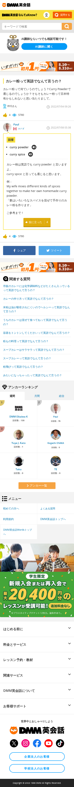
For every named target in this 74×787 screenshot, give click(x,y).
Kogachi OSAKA (55, 443)
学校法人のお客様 (37, 768)
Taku (19, 469)
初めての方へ (11, 508)
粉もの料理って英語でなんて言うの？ (26, 341)
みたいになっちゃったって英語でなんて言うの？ (32, 375)
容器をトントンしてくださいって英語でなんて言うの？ (36, 333)
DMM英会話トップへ (53, 519)
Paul (55, 416)
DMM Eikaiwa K (18, 416)
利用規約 (8, 519)
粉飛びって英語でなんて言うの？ (23, 366)
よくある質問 (47, 508)
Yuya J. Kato (18, 442)
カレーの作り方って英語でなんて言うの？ (28, 298)
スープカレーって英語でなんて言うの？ (27, 358)
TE (55, 469)
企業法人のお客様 (37, 756)
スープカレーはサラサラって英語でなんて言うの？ (34, 350)
